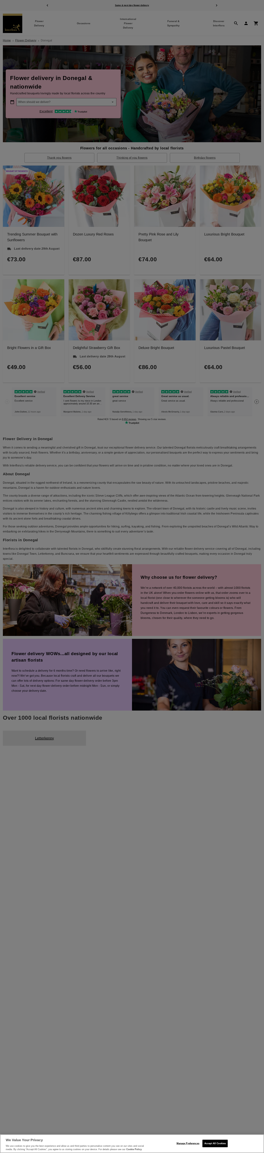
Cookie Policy (134, 1149)
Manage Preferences (188, 1143)
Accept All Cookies (215, 1143)
